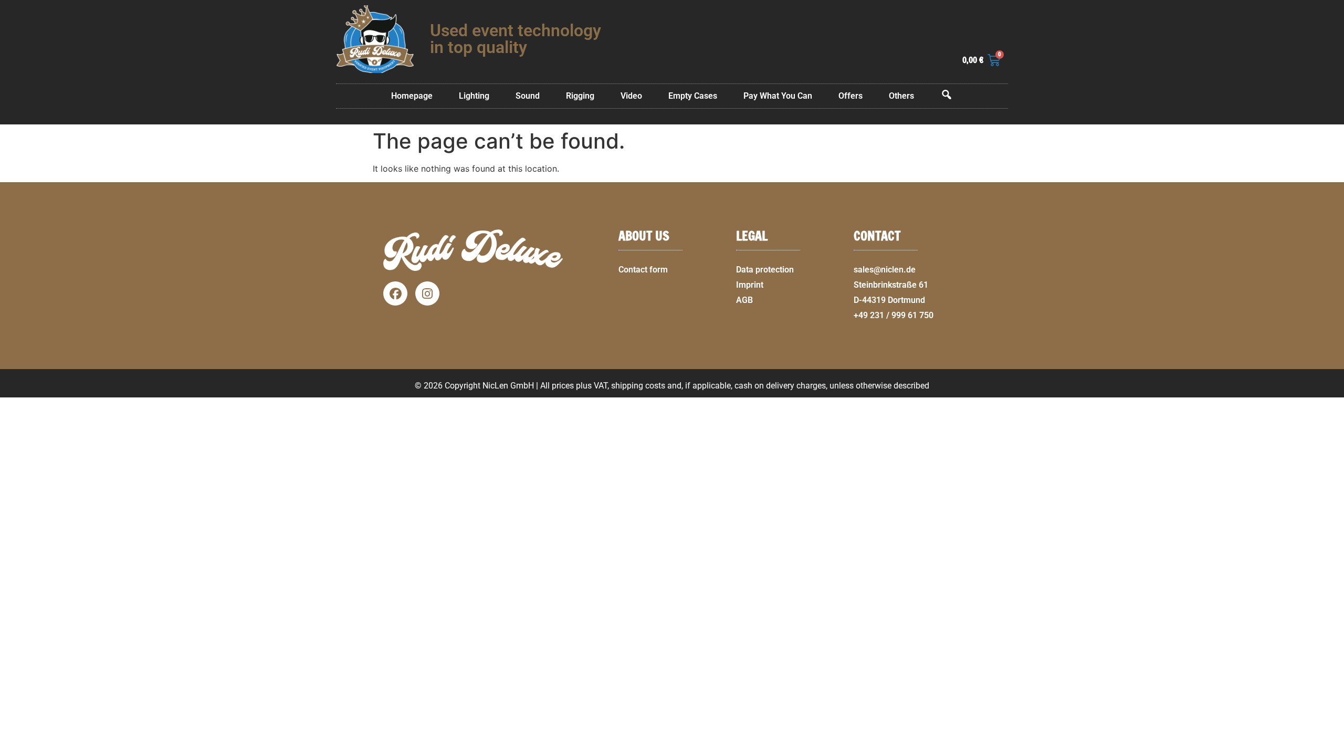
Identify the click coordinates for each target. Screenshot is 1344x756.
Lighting (474, 96)
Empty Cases (692, 96)
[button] (1331, 749)
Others (901, 96)
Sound (528, 96)
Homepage (412, 96)
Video (631, 96)
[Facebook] (395, 293)
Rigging (580, 96)
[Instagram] (427, 293)
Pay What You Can (777, 96)
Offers (850, 96)
